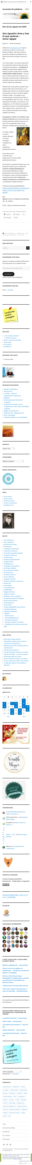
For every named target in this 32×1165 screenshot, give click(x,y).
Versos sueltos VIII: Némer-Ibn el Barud (16, 661)
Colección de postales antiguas (13, 553)
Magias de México (9, 592)
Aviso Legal (7, 342)
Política (5, 1109)
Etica (10, 235)
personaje (12, 1103)
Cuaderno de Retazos (10, 555)
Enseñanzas (23, 1090)
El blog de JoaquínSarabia (12, 559)
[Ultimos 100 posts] (7, 1144)
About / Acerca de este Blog (12, 340)
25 (27, 710)
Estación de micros (10, 574)
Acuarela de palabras (12, 9)
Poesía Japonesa (9, 602)
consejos (6, 1090)
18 (27, 706)
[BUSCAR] (28, 248)
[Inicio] (3, 1144)
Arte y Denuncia (9, 540)
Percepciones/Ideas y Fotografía (14, 598)
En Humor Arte (8, 572)
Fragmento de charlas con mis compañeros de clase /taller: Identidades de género (16, 406)
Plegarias (7, 398)
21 (12, 710)
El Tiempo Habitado (10, 568)
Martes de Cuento (9, 594)
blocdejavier (7, 546)
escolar (5, 1093)
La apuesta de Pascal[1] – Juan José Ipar (14, 1018)
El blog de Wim (8, 561)
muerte (11, 1099)
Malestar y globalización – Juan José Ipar (15, 965)
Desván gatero (8, 557)
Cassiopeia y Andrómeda (11, 549)
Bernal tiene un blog (10, 544)
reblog (5, 1112)
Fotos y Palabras (9, 577)
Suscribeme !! (8, 274)
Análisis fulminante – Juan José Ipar (13, 1030)
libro (15, 1096)
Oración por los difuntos (11, 650)
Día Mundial (14, 1090)
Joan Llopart (8, 585)
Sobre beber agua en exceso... (13, 656)
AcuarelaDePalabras (10, 233)
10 (23, 703)
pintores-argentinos (9, 1106)
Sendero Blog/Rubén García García (14, 607)
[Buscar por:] (14, 248)
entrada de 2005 (15, 48)
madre (5, 1099)
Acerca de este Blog (8, 1128)
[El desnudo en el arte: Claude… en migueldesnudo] (4, 678)
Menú (27, 9)
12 (4, 706)
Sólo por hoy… (8, 391)
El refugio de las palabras (11, 566)
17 (23, 706)
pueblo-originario (14, 1109)
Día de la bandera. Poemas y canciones (15, 658)
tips (9, 1116)
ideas (25, 1093)
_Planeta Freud (9, 615)
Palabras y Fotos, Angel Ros (12, 596)
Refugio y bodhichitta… (11, 389)
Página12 (24, 1109)
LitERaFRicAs (8, 590)
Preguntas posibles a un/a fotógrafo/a (15, 417)
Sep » (24, 716)
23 (20, 710)
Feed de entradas (9, 501)
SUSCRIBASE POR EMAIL (11, 257)
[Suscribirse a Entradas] (3, 290)
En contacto (7, 344)
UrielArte (7, 613)
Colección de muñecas (11, 551)
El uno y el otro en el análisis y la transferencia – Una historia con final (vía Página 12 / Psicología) (15, 970)
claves (23, 1087)
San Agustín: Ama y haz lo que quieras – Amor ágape (15, 36)
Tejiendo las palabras (10, 611)
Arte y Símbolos (9, 542)
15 (16, 706)
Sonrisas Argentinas (10, 609)
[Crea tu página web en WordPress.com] (16, 1)
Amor (26, 233)
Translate (16, 1074)
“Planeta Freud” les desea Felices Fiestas (15, 985)
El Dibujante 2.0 (9, 564)
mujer (17, 1099)
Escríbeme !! (8, 346)
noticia (5, 1103)
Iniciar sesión (8, 498)
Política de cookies (17, 1158)
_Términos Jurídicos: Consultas (14, 622)
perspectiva (20, 1103)
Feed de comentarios (10, 503)
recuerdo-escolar (14, 1112)
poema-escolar (22, 1106)
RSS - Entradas (8, 290)
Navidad (23, 1099)
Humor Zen (7, 583)
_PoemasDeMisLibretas (11, 618)
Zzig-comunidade (9, 415)
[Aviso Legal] (10, 1144)
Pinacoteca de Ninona (10, 600)
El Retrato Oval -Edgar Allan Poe (14, 413)
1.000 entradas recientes (11, 336)
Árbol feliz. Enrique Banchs (12, 639)
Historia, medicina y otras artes (13, 581)
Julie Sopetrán (7, 1096)
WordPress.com (9, 505)
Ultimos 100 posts (11, 338)
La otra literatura (9, 587)
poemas (14, 235)
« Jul (7, 716)
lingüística (21, 1096)
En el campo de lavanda (11, 570)
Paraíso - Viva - (11, 834)
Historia (19, 1093)
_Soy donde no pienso (11, 620)
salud (4, 1116)
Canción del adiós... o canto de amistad (16, 654)
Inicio (4, 1124)
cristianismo (5, 235)
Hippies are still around (11, 411)
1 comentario (21, 235)
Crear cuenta (8, 496)
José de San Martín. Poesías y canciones (16, 652)
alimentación (7, 1087)
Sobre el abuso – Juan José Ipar (12, 1021)
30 (20, 713)
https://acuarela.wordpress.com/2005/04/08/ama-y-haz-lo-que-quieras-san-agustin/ (15, 190)
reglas (23, 1112)
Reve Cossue (8, 605)
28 (12, 713)
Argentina (16, 1087)
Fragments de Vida (10, 579)
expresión (12, 1093)
